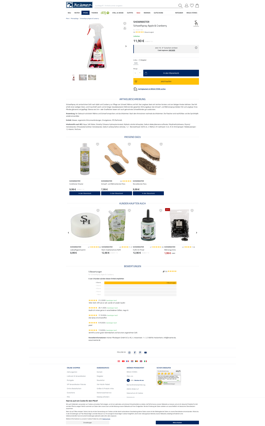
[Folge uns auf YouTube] (145, 353)
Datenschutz (106, 419)
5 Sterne (98, 282)
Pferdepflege (74, 18)
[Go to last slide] (68, 232)
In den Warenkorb (85, 193)
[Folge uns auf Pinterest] (140, 353)
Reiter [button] (77, 13)
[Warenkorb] (197, 5)
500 (136, 63)
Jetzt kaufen (166, 81)
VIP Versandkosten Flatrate (76, 384)
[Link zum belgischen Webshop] (137, 361)
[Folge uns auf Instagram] (129, 353)
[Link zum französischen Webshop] (128, 361)
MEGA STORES (192, 13)
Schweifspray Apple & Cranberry (89, 18)
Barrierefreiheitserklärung (136, 385)
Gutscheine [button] (158, 13)
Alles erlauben (177, 422)
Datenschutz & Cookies (135, 393)
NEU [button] (69, 13)
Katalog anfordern (103, 397)
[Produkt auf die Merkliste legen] (125, 23)
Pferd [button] (85, 13)
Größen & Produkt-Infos (105, 388)
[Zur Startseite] (79, 4)
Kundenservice (103, 368)
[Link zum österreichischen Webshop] (119, 361)
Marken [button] (147, 13)
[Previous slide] (67, 46)
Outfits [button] (130, 13)
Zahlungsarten (72, 372)
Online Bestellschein (74, 388)
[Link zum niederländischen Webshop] (132, 361)
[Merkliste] (192, 5)
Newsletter (101, 380)
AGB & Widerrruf (133, 389)
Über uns (130, 376)
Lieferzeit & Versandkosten (76, 376)
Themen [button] (94, 13)
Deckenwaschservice (104, 392)
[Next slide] (126, 46)
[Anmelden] (186, 5)
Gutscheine (71, 392)
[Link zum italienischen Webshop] (146, 361)
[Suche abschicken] (180, 5)
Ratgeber (144, 60)
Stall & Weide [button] (117, 13)
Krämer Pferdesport (135, 368)
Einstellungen (87, 422)
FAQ (68, 397)
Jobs (136, 380)
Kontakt (99, 372)
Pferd (67, 18)
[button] (105, 13)
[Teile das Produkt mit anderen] (125, 28)
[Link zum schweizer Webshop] (123, 361)
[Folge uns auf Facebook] (135, 353)
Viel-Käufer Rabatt (103, 384)
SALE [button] (138, 13)
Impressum (130, 397)
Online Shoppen (73, 368)
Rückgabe (70, 380)
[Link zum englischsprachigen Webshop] (141, 361)
